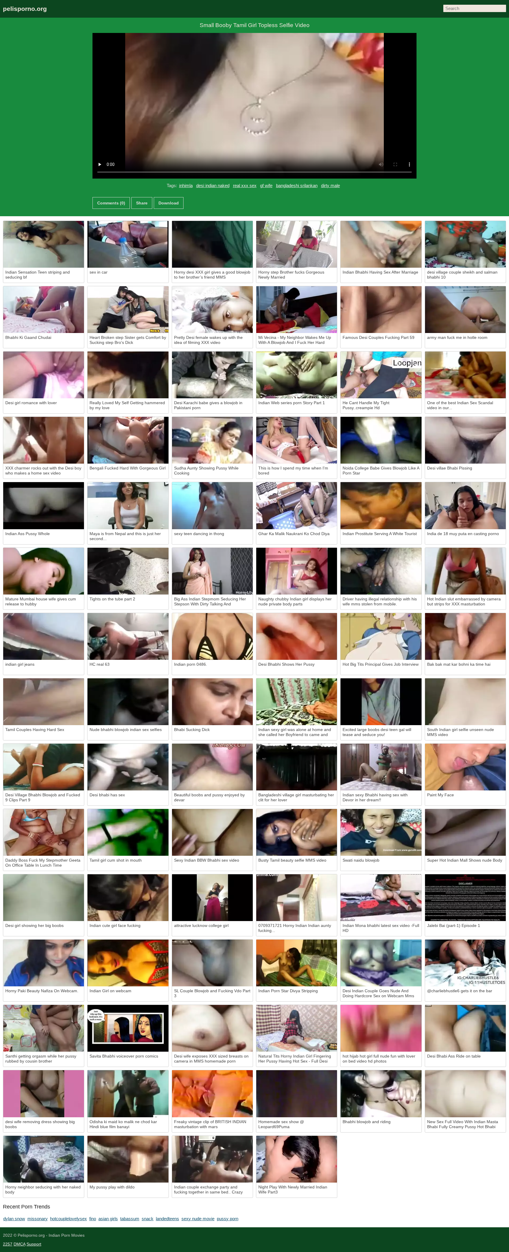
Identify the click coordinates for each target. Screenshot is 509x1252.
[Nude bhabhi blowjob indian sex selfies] (127, 701)
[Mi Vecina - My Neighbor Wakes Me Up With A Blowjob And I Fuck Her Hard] (296, 309)
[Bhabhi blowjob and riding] (381, 1093)
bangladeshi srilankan (297, 185)
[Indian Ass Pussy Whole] (43, 505)
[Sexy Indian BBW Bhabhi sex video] (212, 832)
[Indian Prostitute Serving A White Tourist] (381, 505)
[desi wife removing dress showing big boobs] (43, 1093)
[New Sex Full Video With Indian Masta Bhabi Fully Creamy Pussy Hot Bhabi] (465, 1093)
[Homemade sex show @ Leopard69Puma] (296, 1093)
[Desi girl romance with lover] (43, 375)
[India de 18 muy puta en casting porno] (465, 505)
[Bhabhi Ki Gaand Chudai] (43, 309)
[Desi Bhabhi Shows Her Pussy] (296, 636)
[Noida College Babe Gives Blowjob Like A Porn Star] (381, 440)
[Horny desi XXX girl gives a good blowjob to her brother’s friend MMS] (212, 244)
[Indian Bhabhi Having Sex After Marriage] (381, 244)
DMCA (19, 1244)
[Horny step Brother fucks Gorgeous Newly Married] (296, 244)
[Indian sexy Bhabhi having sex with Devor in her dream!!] (381, 767)
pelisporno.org (25, 8)
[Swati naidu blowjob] (381, 832)
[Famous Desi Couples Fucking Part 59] (381, 309)
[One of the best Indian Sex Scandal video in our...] (465, 375)
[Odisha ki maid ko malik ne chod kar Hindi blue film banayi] (127, 1093)
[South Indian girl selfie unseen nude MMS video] (465, 701)
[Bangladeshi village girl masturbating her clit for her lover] (296, 767)
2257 (7, 1244)
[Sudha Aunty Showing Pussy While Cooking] (212, 440)
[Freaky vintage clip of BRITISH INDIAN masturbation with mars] (212, 1093)
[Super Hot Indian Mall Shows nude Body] (465, 832)
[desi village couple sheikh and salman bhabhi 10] (465, 244)
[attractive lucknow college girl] (212, 897)
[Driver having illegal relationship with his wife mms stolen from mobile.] (381, 571)
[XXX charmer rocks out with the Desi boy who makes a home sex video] (43, 440)
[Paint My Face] (465, 767)
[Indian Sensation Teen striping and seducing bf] (43, 244)
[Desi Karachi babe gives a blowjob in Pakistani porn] (212, 375)
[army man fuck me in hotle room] (465, 309)
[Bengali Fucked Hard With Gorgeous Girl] (127, 440)
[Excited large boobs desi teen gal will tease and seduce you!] (381, 701)
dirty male (330, 185)
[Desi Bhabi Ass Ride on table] (465, 1028)
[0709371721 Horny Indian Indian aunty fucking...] (296, 897)
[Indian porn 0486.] (212, 636)
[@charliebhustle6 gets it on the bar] (465, 963)
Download (168, 203)
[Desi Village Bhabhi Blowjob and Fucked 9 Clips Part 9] (43, 767)
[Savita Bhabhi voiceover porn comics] (127, 1028)
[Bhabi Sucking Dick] (212, 701)
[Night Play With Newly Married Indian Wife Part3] (296, 1159)
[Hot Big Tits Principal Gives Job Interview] (381, 636)
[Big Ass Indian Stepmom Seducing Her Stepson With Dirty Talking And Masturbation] (212, 571)
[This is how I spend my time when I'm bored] (296, 440)
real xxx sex (245, 185)
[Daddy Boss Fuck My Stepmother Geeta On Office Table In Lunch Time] (43, 832)
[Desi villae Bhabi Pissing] (465, 440)
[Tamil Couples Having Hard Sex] (43, 701)
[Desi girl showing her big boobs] (43, 897)
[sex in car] (127, 244)
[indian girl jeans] (43, 636)
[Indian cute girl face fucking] (127, 897)
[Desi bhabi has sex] (127, 767)
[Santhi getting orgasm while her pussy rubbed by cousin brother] (43, 1028)
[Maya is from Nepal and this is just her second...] (127, 505)
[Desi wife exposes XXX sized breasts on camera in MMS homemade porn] (212, 1028)
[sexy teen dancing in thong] (212, 505)
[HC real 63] (127, 636)
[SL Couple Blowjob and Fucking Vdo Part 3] (212, 963)
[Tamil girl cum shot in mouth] (127, 832)
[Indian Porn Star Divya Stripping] (296, 963)
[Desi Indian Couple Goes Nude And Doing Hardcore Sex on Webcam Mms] (381, 963)
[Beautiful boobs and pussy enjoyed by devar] (212, 767)
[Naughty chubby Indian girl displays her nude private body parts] (296, 571)
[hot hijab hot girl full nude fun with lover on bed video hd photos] (381, 1028)
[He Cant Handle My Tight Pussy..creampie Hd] (381, 375)
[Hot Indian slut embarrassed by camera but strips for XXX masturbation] (465, 571)
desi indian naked (212, 185)
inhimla (186, 185)
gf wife (266, 185)
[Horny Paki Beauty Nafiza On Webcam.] (43, 963)
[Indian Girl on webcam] (127, 963)
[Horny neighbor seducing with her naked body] (43, 1159)
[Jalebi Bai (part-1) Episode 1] (465, 897)
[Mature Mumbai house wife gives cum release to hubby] (43, 571)
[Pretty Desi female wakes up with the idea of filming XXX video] (212, 309)
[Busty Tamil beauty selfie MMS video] (296, 832)
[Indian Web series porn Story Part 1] (296, 375)
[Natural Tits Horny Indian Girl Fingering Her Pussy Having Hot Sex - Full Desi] (296, 1028)
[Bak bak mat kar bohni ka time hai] (465, 636)
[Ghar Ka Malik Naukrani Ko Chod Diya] (296, 505)
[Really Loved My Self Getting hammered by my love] (127, 375)
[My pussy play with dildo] (127, 1159)
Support (34, 1244)
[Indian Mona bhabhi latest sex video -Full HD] (381, 897)
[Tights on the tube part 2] (127, 571)
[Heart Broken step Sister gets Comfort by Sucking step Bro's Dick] (127, 309)
